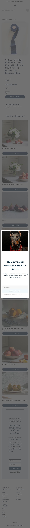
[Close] (27, 232)
